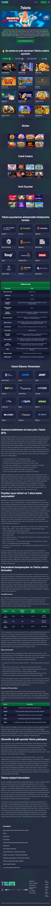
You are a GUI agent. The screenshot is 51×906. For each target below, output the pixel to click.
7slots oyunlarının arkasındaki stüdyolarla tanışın (15, 842)
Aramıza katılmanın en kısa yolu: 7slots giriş (14, 851)
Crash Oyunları (30, 58)
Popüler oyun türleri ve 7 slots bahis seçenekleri (15, 855)
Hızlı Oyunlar (6, 839)
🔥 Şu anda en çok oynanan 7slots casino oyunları (16, 830)
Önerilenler (5, 58)
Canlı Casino (18, 58)
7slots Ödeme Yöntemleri (9, 848)
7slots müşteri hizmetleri (9, 864)
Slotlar (43, 58)
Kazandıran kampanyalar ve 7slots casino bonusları (16, 858)
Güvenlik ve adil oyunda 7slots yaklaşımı (13, 861)
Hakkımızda (6, 845)
